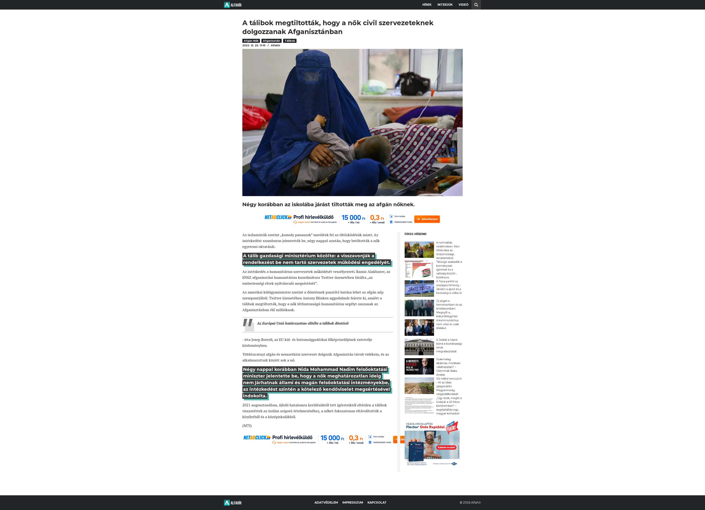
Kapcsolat (377, 502)
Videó (464, 4)
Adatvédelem (326, 502)
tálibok (290, 40)
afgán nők (251, 40)
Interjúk (445, 4)
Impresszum (352, 502)
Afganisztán (271, 40)
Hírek (427, 4)
